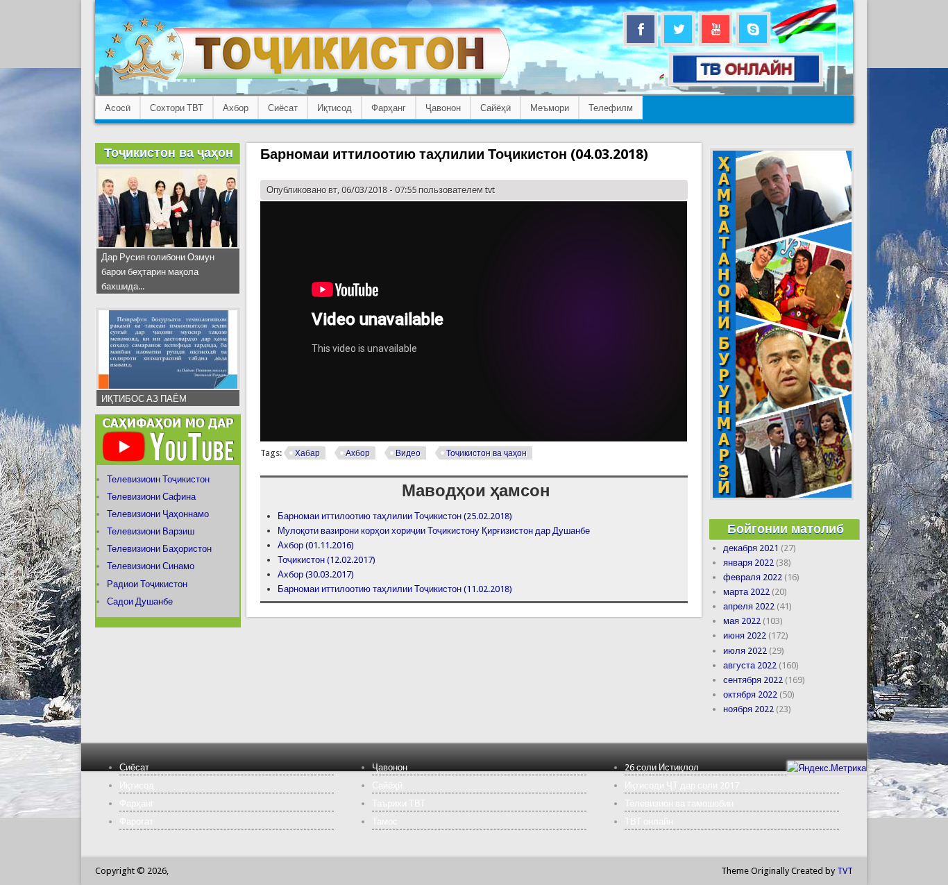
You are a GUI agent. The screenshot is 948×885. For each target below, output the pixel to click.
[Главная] (307, 80)
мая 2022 (742, 621)
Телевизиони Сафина (151, 496)
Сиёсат (283, 108)
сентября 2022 (753, 680)
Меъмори (549, 108)
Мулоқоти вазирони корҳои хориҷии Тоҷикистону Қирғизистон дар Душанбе (434, 530)
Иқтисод (334, 108)
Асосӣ (117, 108)
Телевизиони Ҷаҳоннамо (158, 514)
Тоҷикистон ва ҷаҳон (486, 453)
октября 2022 (750, 694)
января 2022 (748, 562)
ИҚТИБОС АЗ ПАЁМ (144, 399)
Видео (408, 453)
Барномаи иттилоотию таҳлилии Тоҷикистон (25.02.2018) (395, 516)
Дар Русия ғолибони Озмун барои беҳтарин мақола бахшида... (157, 272)
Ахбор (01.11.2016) (316, 545)
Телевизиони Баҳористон (159, 548)
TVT (845, 871)
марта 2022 (746, 592)
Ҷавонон (443, 108)
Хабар (307, 453)
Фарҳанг (388, 108)
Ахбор (235, 108)
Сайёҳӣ (495, 108)
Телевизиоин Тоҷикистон (158, 479)
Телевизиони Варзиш (150, 531)
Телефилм (611, 108)
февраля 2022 (752, 577)
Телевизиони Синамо (150, 566)
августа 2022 (750, 665)
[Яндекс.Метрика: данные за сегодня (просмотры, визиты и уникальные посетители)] (826, 768)
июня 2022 (744, 635)
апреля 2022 (749, 606)
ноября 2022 (748, 709)
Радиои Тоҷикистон (147, 584)
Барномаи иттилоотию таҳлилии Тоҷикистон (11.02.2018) (395, 589)
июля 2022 (745, 651)
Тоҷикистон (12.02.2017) (326, 560)
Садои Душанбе (140, 601)
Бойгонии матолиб (785, 528)
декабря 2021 (751, 548)
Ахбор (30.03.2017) (316, 574)
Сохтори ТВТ (176, 108)
